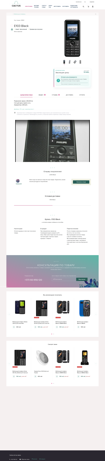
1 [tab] (51, 383)
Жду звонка (81, 279)
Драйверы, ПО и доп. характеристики (23, 109)
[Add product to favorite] (11, 26)
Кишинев (92, 1)
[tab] (33, 204)
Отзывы (55, 95)
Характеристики (26, 95)
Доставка (69, 95)
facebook (34, 459)
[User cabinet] (92, 6)
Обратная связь (25, 459)
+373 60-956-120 (33, 279)
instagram (42, 459)
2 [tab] (53, 383)
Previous (9, 314)
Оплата (82, 95)
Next (95, 314)
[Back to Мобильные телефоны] (95, 14)
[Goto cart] (88, 6)
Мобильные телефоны (19, 14)
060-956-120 (14, 459)
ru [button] (85, 1)
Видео (42, 95)
